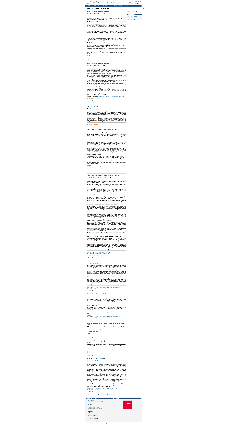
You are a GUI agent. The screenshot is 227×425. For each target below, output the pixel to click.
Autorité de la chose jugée (116, 388)
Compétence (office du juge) (92, 167)
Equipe (115, 423)
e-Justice (91, 411)
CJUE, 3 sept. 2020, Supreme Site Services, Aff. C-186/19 (103, 129)
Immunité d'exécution (101, 166)
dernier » (114, 394)
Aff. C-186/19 (90, 132)
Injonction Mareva (108, 388)
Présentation (96, 5)
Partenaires (119, 423)
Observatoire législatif (91, 407)
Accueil (88, 5)
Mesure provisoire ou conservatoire (98, 55)
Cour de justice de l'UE (92, 404)
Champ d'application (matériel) (97, 96)
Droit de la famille (132, 19)
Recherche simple (106, 5)
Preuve (106, 123)
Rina (111, 184)
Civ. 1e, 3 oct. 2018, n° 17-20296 (96, 358)
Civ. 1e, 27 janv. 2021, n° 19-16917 (96, 104)
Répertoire (89, 403)
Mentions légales (105, 423)
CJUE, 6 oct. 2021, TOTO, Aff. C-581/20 (98, 11)
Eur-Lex (89, 401)
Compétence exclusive (116, 287)
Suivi (89, 408)
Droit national (107, 55)
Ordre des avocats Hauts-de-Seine (120, 413)
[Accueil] (100, 4)
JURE (89, 412)
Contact (123, 423)
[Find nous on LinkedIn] (138, 2)
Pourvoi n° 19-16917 (92, 106)
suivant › (110, 394)
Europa (89, 400)
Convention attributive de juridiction (93, 287)
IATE (89, 418)
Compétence (110, 123)
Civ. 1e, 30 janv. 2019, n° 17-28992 (96, 261)
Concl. (96, 13)
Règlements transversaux (133, 16)
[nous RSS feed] (140, 2)
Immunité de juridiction (107, 96)
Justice (92, 405)
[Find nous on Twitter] (136, 2)
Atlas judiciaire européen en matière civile (95, 414)
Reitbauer (122, 137)
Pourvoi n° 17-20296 (92, 360)
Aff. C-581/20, (90, 13)
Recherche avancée (118, 5)
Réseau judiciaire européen (92, 415)
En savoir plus (90, 59)
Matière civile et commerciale (92, 166)
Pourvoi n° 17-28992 (92, 263)
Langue (88, 333)
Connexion (111, 423)
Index (126, 5)
